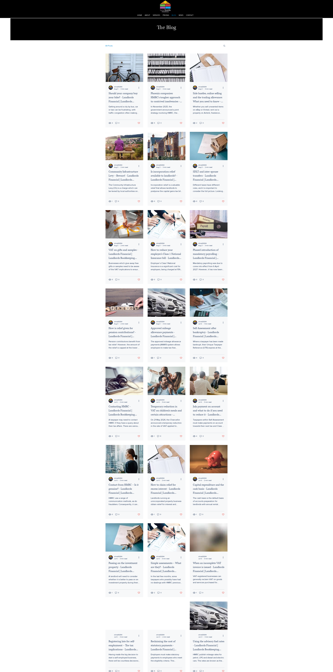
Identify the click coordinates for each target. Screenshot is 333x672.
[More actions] (139, 87)
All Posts (109, 46)
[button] (156, 15)
